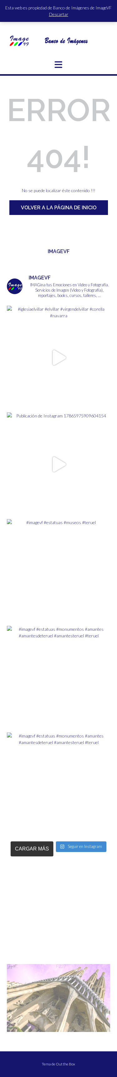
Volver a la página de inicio (58, 208)
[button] (58, 64)
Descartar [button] (58, 14)
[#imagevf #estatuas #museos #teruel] (58, 571)
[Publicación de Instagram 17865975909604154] (58, 464)
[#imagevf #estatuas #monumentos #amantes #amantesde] (58, 677)
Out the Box (65, 1064)
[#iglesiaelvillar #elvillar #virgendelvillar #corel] (58, 357)
